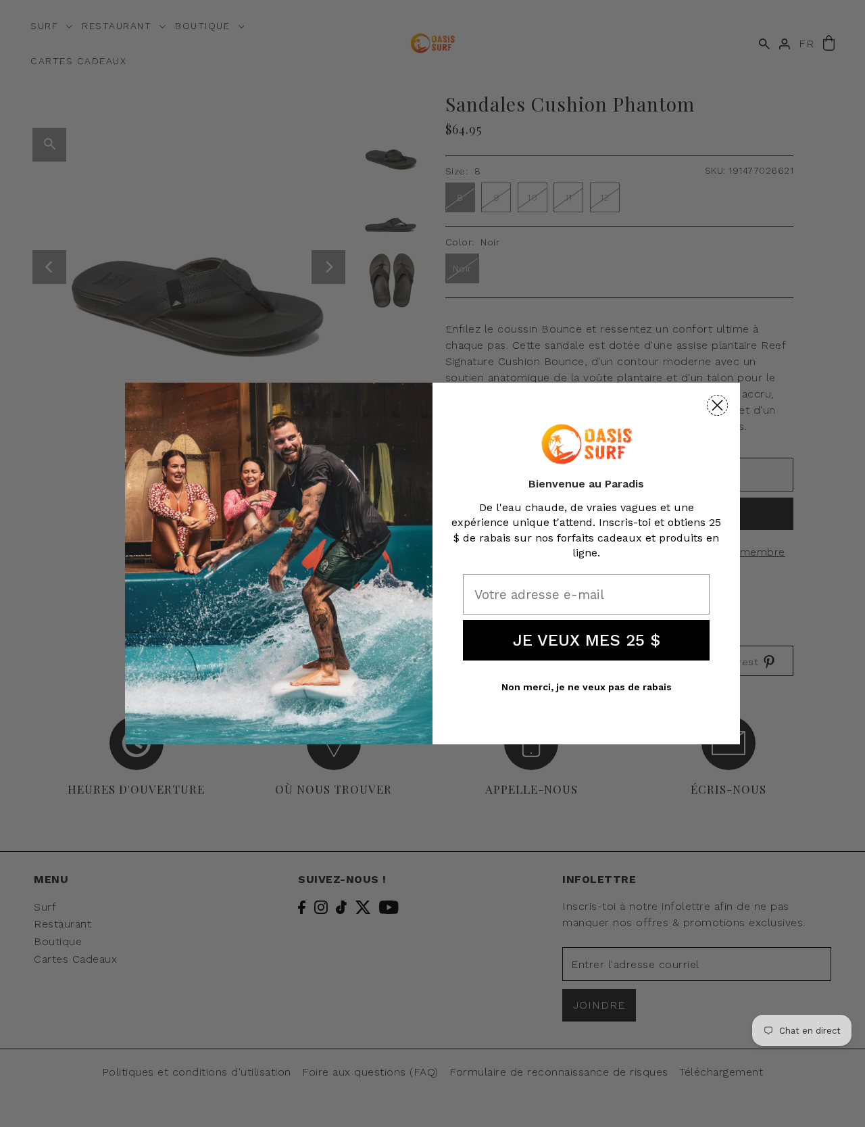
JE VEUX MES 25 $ (586, 640)
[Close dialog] (717, 405)
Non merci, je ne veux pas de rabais (586, 686)
